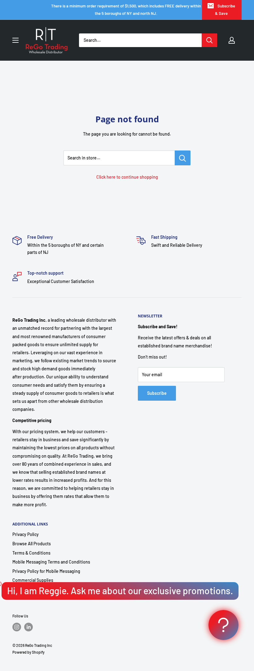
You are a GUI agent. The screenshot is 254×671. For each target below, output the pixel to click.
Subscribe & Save (225, 9)
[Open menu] (15, 40)
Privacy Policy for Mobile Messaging (46, 571)
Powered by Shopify (28, 652)
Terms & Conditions (31, 553)
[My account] (232, 40)
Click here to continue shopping (127, 177)
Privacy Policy (25, 534)
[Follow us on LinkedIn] (28, 627)
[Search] (209, 40)
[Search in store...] (182, 157)
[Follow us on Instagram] (16, 627)
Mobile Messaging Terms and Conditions (51, 561)
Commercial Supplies (32, 580)
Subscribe (157, 393)
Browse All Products (31, 543)
